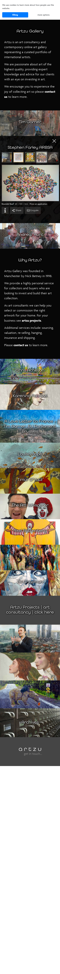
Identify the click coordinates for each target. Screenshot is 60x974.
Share (18, 210)
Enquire (34, 210)
